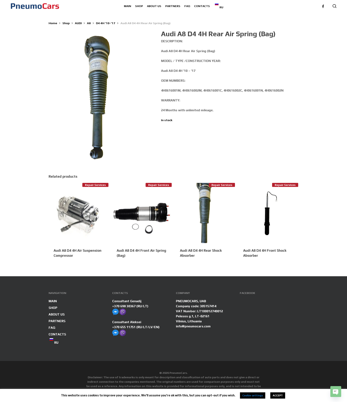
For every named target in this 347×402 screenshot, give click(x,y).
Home (53, 23)
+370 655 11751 (124, 327)
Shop (66, 23)
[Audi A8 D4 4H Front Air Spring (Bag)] (142, 213)
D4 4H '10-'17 (105, 23)
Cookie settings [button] (252, 395)
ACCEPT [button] (278, 395)
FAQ (52, 328)
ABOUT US (57, 314)
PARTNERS (57, 321)
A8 (89, 23)
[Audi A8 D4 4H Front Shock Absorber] (268, 213)
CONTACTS (57, 334)
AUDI (78, 23)
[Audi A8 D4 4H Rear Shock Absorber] (205, 213)
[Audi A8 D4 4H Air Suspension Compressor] (79, 213)
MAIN (53, 301)
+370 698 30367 (124, 306)
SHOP (53, 308)
